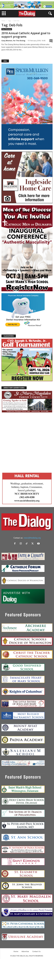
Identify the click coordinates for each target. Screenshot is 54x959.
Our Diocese (6, 29)
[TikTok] (27, 544)
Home (3, 21)
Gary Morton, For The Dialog (13, 40)
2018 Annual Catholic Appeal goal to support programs (25, 35)
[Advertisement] (27, 442)
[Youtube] (38, 544)
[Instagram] (21, 544)
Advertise (25, 951)
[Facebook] (15, 544)
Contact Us (36, 951)
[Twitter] (33, 544)
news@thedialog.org (32, 538)
